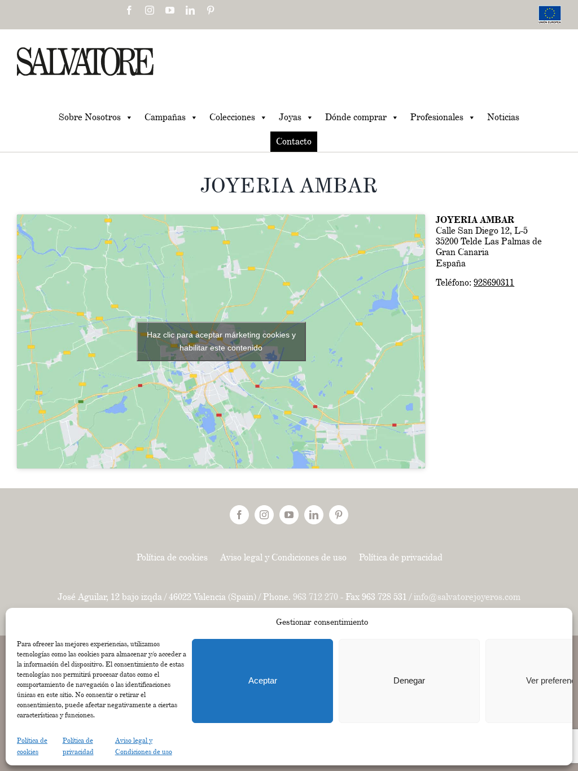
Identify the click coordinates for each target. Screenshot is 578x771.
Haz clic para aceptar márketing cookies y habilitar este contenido (221, 341)
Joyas (290, 117)
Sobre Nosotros (90, 117)
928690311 (494, 282)
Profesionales (436, 117)
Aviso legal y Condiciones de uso (283, 557)
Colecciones (232, 117)
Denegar (409, 680)
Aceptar (262, 680)
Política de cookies (172, 557)
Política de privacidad (401, 557)
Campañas (165, 117)
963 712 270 (315, 597)
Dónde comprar (356, 117)
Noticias (503, 117)
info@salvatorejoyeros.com (467, 597)
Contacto (294, 141)
